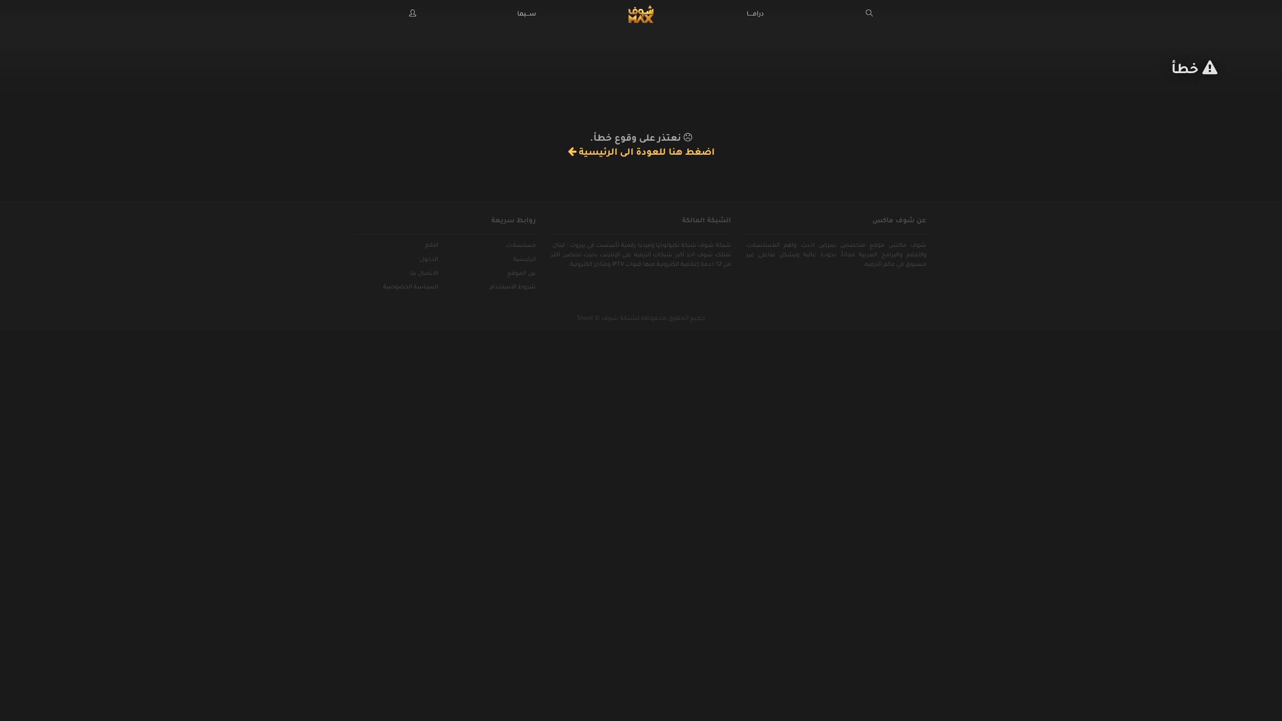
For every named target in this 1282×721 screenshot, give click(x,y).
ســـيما (526, 14)
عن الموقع (521, 274)
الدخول (429, 260)
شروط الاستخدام (513, 287)
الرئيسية (524, 260)
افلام (431, 246)
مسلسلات (521, 246)
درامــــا (755, 14)
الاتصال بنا (424, 274)
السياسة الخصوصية (410, 287)
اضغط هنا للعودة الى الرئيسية (645, 153)
